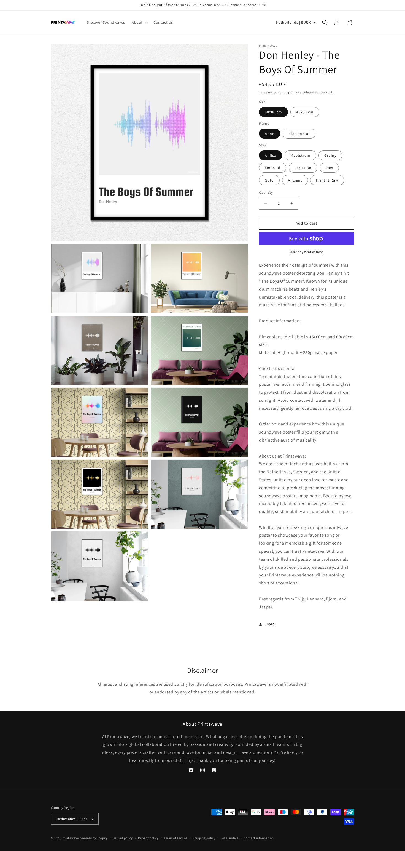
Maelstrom (300, 155)
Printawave (70, 838)
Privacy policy (148, 838)
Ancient (295, 180)
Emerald (272, 167)
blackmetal (299, 133)
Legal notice (229, 838)
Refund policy (123, 838)
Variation (303, 167)
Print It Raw (327, 180)
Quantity (266, 192)
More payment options (306, 252)
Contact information (259, 838)
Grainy (330, 155)
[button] (139, 22)
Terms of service (175, 838)
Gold (269, 180)
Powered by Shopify (93, 838)
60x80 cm (273, 112)
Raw (329, 167)
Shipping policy (204, 838)
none (269, 133)
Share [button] (269, 623)
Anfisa (270, 155)
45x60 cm (305, 112)
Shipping (291, 92)
